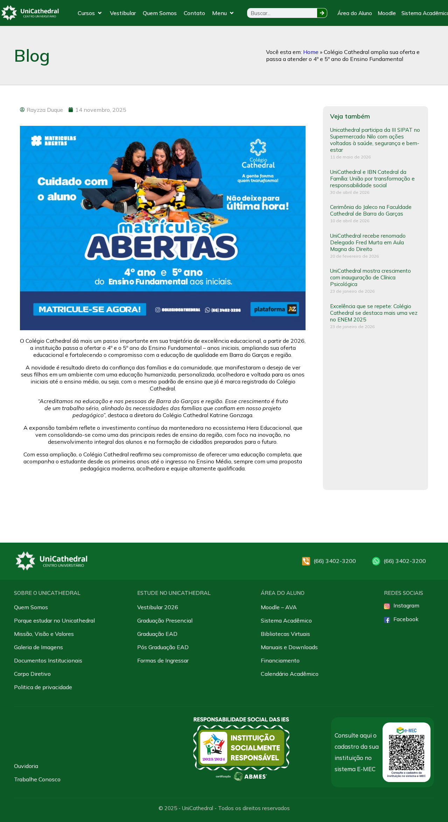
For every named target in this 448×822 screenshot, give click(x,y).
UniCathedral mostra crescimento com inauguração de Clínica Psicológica (370, 277)
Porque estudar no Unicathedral (54, 620)
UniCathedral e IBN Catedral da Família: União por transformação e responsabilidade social (372, 179)
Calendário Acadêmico (289, 673)
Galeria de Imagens (38, 647)
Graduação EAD (157, 633)
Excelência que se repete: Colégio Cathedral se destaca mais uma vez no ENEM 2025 (374, 313)
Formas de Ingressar (163, 660)
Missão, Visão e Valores (44, 633)
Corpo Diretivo (32, 673)
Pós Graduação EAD (163, 647)
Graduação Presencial (164, 620)
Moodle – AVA (279, 607)
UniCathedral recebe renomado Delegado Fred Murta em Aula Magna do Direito (368, 242)
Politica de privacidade (43, 687)
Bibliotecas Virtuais (285, 633)
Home (310, 51)
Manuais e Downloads (289, 647)
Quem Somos (31, 607)
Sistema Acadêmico (286, 620)
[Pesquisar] (322, 13)
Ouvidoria (26, 765)
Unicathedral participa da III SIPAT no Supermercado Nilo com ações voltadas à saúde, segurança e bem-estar (375, 140)
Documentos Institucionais (48, 660)
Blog (32, 55)
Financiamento (280, 660)
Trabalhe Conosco (37, 779)
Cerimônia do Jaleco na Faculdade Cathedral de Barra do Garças (371, 210)
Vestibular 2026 (157, 607)
